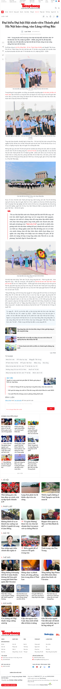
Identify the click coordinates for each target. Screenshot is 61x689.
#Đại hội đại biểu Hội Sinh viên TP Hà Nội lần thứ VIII (21, 366)
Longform (49, 639)
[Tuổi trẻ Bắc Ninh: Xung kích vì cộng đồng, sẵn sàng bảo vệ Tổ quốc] (33, 438)
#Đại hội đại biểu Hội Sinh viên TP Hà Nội (18, 373)
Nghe (3, 42)
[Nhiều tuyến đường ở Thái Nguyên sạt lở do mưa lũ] (50, 487)
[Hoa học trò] (58, 634)
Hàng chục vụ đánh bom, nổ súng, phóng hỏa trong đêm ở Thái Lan (30, 576)
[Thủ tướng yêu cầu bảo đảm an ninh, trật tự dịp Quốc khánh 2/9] (10, 487)
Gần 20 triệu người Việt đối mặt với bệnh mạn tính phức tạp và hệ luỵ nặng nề (50, 622)
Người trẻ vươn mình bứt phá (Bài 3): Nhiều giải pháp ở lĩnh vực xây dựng (24, 381)
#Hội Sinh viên (10, 359)
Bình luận (3, 55)
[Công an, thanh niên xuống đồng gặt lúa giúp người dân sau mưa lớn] (33, 422)
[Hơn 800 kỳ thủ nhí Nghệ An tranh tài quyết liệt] (6, 457)
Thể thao (48, 12)
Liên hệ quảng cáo (37, 655)
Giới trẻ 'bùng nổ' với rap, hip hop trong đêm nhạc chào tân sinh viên (31, 387)
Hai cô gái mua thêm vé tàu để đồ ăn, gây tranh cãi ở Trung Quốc (6, 429)
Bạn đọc (3, 651)
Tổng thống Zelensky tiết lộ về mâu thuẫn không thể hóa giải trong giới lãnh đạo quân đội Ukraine (10, 577)
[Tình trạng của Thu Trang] (50, 540)
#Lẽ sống (45, 363)
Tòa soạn (4, 655)
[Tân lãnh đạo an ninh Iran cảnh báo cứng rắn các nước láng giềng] (53, 588)
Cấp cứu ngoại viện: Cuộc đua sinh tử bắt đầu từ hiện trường (29, 620)
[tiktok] (41, 667)
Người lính (53, 12)
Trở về (3, 59)
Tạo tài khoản (18, 400)
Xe (57, 12)
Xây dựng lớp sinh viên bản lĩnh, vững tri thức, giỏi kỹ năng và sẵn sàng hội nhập (35, 330)
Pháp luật (42, 12)
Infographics (5, 641)
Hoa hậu (48, 649)
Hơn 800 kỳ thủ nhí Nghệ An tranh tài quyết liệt (6, 464)
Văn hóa (3, 649)
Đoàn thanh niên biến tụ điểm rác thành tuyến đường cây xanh (35, 347)
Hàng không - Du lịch (17, 651)
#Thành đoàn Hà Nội (12, 363)
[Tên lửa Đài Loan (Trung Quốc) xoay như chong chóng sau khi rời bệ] (23, 588)
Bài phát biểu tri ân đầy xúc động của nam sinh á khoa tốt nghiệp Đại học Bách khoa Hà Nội (34, 338)
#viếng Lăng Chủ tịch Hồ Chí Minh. (16, 369)
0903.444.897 (6, 666)
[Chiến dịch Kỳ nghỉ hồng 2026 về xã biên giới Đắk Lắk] (20, 422)
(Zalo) (43, 657)
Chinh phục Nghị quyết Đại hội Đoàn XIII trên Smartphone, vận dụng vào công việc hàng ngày (20, 448)
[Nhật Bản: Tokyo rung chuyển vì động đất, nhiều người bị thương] (7, 588)
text (47, 16)
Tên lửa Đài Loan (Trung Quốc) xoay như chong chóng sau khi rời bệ (22, 596)
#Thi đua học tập (22, 359)
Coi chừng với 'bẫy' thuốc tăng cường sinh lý (9, 620)
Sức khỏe (26, 12)
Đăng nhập (8, 400)
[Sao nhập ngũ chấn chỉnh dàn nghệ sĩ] (10, 540)
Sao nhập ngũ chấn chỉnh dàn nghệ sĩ (9, 549)
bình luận (53, 16)
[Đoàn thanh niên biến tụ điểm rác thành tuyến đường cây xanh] (10, 347)
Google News (57, 16)
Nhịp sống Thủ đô (39, 651)
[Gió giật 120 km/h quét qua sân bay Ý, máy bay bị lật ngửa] (38, 588)
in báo (50, 16)
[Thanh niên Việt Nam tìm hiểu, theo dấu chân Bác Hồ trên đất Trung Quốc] (33, 457)
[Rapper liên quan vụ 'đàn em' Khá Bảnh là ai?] (50, 514)
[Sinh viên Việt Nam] (49, 634)
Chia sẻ (3, 46)
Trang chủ (2, 12)
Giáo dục (26, 649)
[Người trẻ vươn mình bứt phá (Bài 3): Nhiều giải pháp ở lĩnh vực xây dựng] (50, 381)
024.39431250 (6, 659)
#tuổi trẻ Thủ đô (34, 369)
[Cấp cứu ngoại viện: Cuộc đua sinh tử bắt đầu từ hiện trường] (30, 611)
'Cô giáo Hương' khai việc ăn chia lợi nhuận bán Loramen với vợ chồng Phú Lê (29, 525)
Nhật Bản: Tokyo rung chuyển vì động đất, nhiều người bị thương (7, 596)
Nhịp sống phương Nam (51, 651)
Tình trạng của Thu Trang (49, 549)
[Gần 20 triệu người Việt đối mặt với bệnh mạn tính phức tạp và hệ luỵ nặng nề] (50, 611)
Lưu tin (3, 50)
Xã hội (6, 12)
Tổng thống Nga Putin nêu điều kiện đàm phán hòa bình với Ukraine (50, 576)
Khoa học (37, 649)
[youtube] (59, 1)
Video (2, 639)
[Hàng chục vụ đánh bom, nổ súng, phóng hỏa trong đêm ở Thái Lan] (30, 565)
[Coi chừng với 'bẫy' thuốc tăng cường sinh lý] (10, 611)
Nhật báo (15, 639)
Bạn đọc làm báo (10, 685)
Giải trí (6, 533)
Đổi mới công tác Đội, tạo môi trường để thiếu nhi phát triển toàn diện (20, 465)
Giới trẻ (37, 12)
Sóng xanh (16, 12)
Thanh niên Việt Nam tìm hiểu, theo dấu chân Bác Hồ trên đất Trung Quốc (33, 465)
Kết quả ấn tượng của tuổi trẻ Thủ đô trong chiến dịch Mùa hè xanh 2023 (31, 390)
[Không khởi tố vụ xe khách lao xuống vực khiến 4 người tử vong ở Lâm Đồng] (10, 514)
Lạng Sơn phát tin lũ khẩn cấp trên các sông (29, 497)
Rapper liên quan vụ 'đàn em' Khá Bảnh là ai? (49, 523)
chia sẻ (43, 16)
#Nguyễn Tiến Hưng (35, 359)
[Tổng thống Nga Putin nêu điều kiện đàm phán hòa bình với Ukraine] (50, 565)
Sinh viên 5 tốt (31, 224)
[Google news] (50, 667)
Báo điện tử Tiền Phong (30, 6)
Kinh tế (11, 12)
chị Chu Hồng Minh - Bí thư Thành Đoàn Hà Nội (29, 47)
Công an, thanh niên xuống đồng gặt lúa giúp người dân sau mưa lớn (33, 430)
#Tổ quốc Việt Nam (26, 363)
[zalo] (45, 667)
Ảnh (25, 639)
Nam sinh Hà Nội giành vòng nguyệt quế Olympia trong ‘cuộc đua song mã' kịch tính (6, 448)
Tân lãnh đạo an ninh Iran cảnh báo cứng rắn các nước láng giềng (53, 596)
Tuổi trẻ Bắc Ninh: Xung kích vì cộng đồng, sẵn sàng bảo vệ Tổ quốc (33, 447)
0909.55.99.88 (37, 657)
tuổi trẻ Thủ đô (31, 150)
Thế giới (32, 12)
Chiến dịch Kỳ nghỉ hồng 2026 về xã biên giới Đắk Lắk (19, 429)
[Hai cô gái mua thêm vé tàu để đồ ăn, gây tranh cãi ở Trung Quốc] (6, 422)
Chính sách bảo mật (15, 672)
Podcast (37, 639)
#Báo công (37, 363)
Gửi (51, 408)
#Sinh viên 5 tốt (37, 373)
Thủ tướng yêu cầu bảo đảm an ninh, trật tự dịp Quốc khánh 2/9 (10, 498)
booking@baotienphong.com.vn (41, 659)
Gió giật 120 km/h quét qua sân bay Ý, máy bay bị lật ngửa (38, 595)
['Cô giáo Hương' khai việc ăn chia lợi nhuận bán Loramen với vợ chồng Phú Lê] (30, 514)
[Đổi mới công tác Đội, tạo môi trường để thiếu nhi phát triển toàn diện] (20, 457)
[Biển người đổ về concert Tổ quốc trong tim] (30, 540)
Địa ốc (21, 12)
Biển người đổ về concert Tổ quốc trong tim (29, 550)
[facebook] (56, 1)
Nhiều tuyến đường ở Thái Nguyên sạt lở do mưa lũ (50, 497)
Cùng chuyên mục (9, 416)
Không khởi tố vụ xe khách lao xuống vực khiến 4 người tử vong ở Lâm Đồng (10, 525)
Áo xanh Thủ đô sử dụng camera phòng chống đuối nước (25, 394)
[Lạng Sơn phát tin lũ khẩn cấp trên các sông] (30, 487)
